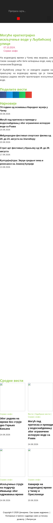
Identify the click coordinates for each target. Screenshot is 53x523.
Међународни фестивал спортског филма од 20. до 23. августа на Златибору (25, 137)
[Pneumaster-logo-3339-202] (26, 354)
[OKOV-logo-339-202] (26, 255)
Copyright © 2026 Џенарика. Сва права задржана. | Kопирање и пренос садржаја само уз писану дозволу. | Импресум (26, 515)
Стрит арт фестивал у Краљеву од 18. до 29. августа (25, 150)
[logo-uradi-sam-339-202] (26, 321)
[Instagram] (8, 18)
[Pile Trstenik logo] (26, 188)
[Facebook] (3, 18)
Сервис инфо (11, 51)
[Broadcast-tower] (18, 18)
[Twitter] (13, 18)
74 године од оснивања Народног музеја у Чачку (24, 109)
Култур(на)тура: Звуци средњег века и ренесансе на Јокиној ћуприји (21, 162)
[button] (49, 18)
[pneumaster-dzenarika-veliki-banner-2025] (26, 375)
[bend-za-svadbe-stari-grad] (26, 222)
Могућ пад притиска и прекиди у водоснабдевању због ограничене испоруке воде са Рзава (25, 123)
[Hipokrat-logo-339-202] (26, 288)
